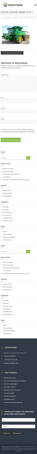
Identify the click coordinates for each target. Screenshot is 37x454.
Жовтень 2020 (7, 196)
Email (3, 108)
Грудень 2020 (7, 190)
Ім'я (2, 98)
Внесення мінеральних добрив (15, 381)
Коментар (5, 75)
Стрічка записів (7, 234)
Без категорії (7, 215)
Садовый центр (7, 220)
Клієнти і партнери (10, 384)
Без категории (7, 212)
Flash (17, 449)
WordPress (18, 451)
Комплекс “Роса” (10, 387)
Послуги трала (9, 393)
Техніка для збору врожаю (11, 174)
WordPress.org (7, 240)
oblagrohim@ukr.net (11, 363)
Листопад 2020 (7, 193)
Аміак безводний (8, 171)
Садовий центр (7, 218)
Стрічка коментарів (9, 237)
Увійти (5, 231)
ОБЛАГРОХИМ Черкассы (25, 447)
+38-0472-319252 (9, 356)
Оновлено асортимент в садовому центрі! (16, 179)
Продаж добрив (9, 396)
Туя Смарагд (7, 177)
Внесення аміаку (8, 168)
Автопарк (6, 207)
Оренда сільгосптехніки (12, 390)
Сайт (2, 119)
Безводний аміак (10, 378)
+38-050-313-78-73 (10, 360)
